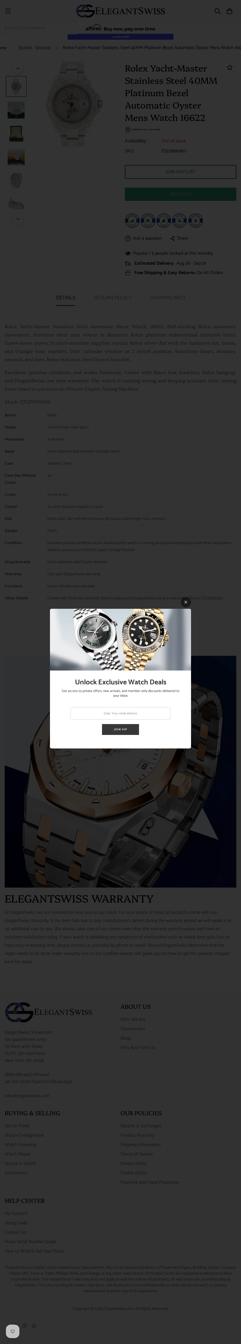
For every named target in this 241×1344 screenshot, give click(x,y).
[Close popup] (186, 602)
